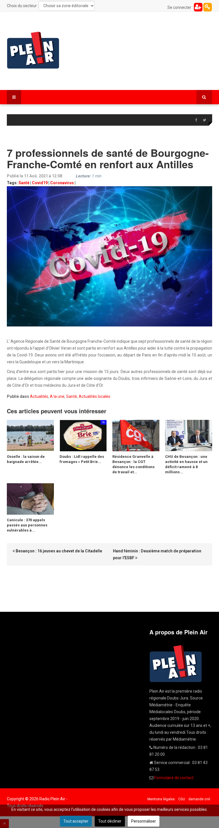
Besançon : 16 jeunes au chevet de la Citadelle (58, 551)
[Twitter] (204, 120)
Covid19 (40, 183)
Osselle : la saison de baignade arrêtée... (26, 459)
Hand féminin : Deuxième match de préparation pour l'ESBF (157, 554)
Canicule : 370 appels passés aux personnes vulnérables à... (27, 525)
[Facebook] (195, 120)
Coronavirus (62, 183)
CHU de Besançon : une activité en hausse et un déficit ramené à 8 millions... (186, 464)
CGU (181, 799)
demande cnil (199, 799)
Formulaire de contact (174, 777)
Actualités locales (94, 396)
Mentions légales (161, 799)
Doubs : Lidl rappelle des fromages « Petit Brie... (82, 459)
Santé (24, 183)
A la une (57, 396)
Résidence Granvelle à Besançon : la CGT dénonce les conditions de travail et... (133, 464)
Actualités (39, 396)
